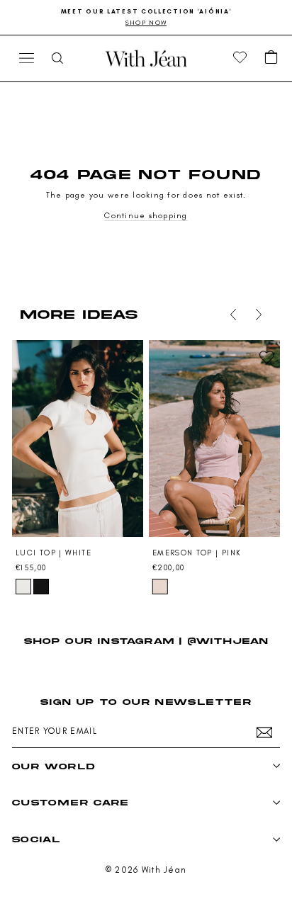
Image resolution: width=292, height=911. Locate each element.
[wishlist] (240, 58)
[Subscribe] (264, 732)
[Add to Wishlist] (130, 357)
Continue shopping (146, 215)
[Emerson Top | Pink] (214, 438)
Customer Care (70, 802)
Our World (53, 766)
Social (36, 839)
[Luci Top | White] (77, 438)
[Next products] (258, 314)
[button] (271, 58)
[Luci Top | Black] (41, 586)
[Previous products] (233, 314)
